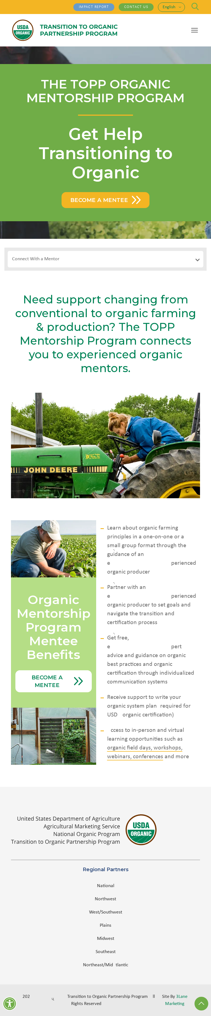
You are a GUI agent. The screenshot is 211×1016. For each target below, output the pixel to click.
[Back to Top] (201, 1004)
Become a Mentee (99, 200)
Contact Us (136, 7)
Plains (105, 925)
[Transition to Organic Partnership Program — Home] (65, 30)
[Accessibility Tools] (9, 1004)
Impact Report (94, 7)
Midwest (105, 938)
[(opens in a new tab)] (105, 830)
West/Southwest (105, 912)
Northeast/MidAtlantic (105, 965)
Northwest (105, 899)
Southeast (106, 951)
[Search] (195, 6)
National (105, 885)
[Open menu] (194, 30)
